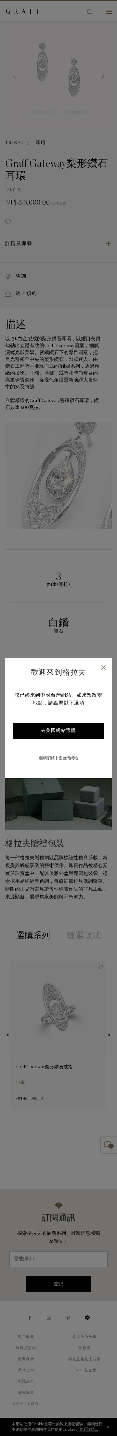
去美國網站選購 (58, 731)
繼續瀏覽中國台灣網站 (58, 758)
